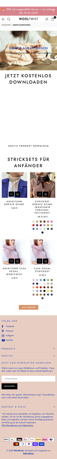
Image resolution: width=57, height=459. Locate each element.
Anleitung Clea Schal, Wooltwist (14, 271)
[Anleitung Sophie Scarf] (14, 185)
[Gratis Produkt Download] (28, 115)
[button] (52, 19)
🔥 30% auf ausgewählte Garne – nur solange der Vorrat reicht (28, 11)
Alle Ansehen (28, 307)
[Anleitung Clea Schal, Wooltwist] (14, 252)
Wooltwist (6, 25)
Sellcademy (28, 453)
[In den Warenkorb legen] (17, 194)
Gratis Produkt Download (28, 145)
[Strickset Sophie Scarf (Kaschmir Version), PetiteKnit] (42, 185)
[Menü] (3, 18)
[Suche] (9, 18)
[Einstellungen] (47, 19)
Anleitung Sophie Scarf (14, 203)
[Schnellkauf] (45, 194)
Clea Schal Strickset (42, 270)
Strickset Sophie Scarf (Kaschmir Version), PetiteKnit (42, 207)
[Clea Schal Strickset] (42, 252)
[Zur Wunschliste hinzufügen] (11, 194)
